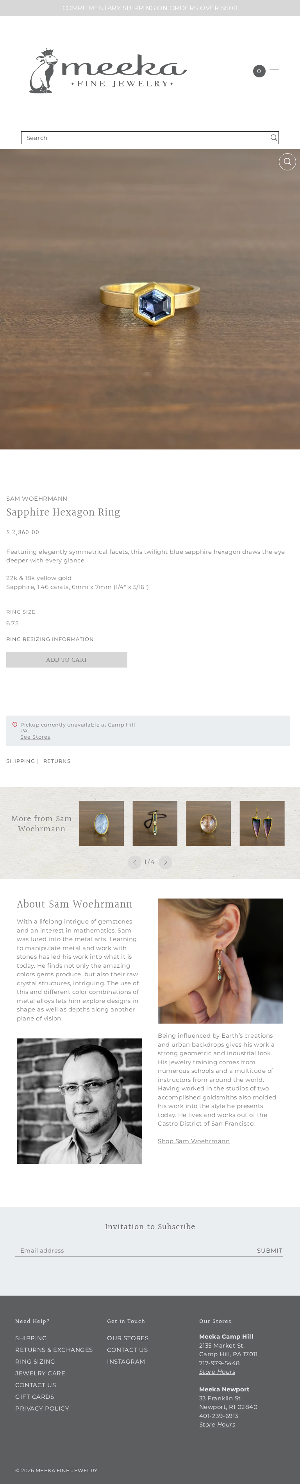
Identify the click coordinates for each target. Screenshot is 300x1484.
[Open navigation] (274, 71)
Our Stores (127, 1338)
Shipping (31, 1338)
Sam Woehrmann (37, 498)
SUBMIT (270, 1250)
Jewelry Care (40, 1373)
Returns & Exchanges (54, 1349)
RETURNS (57, 761)
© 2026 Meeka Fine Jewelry (56, 1470)
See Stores (35, 737)
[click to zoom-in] (287, 161)
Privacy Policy (42, 1408)
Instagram (126, 1361)
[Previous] (134, 862)
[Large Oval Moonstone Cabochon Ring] (101, 823)
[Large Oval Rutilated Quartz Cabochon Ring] (208, 823)
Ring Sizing (35, 1361)
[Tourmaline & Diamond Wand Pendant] (155, 823)
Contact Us (35, 1385)
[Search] (274, 138)
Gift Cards (34, 1396)
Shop (165, 1141)
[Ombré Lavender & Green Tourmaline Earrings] (262, 823)
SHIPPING (20, 761)
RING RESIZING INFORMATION (50, 639)
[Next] (165, 862)
